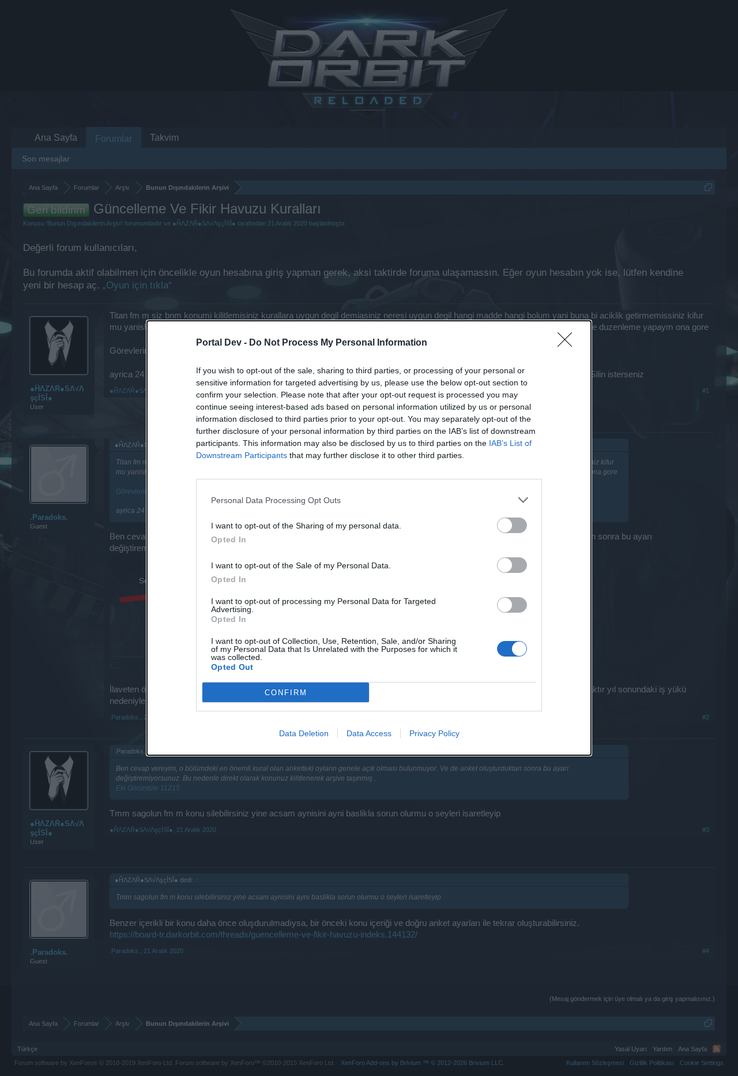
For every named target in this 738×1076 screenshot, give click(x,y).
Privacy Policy (434, 733)
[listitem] (369, 500)
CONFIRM (286, 692)
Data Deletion (304, 733)
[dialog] (369, 538)
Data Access (369, 733)
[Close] (568, 343)
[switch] (512, 525)
